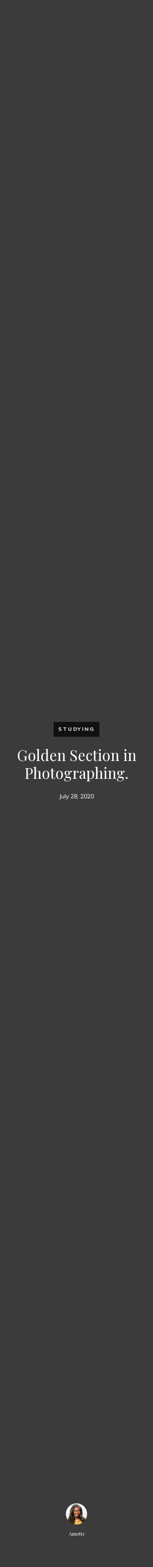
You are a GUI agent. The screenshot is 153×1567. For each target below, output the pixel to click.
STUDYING (76, 729)
